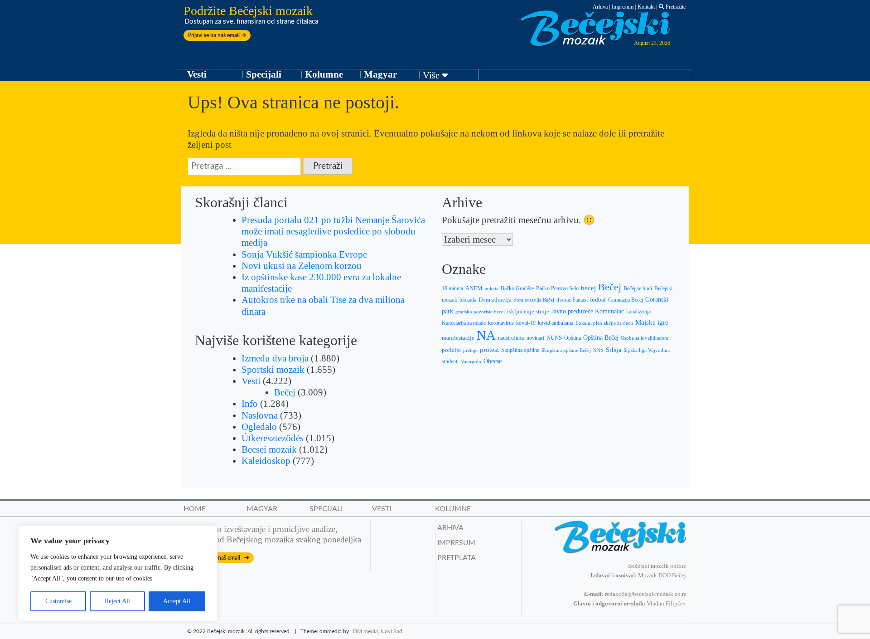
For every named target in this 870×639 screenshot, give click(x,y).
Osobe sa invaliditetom (644, 338)
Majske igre (651, 322)
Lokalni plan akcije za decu (604, 323)
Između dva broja (275, 358)
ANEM (474, 288)
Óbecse (492, 361)
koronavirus (501, 323)
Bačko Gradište (517, 288)
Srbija (613, 349)
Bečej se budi (638, 288)
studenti (450, 361)
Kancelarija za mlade (464, 323)
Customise (58, 601)
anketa (491, 288)
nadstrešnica (511, 338)
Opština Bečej (601, 337)
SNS (598, 350)
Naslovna (260, 415)
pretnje (470, 350)
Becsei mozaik (269, 449)
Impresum (622, 7)
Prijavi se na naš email (214, 35)
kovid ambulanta (555, 323)
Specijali (263, 74)
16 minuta (452, 288)
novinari (535, 338)
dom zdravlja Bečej (534, 300)
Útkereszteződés (273, 438)
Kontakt (646, 7)
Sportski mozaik (273, 369)
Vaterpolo (471, 361)
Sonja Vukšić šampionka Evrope (304, 254)
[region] (118, 573)
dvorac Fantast (572, 300)
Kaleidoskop (266, 460)
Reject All (117, 601)
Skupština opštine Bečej (566, 350)
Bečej (284, 392)
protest (489, 349)
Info (250, 403)
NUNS (554, 338)
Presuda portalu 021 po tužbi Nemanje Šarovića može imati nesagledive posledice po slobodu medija (333, 231)
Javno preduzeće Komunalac (587, 311)
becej (588, 288)
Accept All (176, 601)
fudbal (598, 300)
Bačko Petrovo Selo (557, 288)
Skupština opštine (520, 350)
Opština (572, 338)
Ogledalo (259, 426)
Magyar (380, 74)
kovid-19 (526, 323)
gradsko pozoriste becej (480, 311)
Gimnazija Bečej (625, 300)
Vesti (197, 74)
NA (486, 335)
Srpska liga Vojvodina (647, 350)
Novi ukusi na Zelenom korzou (302, 265)
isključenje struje (528, 311)
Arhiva (600, 7)
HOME (195, 508)
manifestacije (458, 337)
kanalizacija (638, 311)
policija (451, 350)
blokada (467, 300)
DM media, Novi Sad (377, 631)
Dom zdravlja (495, 300)
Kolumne (324, 74)
